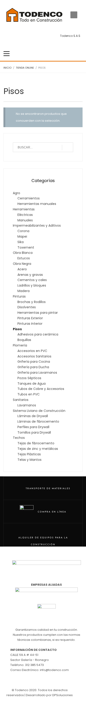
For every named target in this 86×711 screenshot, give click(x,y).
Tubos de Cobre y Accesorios (40, 388)
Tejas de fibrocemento (35, 443)
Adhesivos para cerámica (37, 334)
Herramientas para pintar (37, 312)
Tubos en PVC (28, 394)
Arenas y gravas (30, 274)
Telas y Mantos (29, 459)
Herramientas (24, 209)
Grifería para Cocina (33, 361)
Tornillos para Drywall (34, 432)
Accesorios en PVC (32, 351)
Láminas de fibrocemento (38, 421)
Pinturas (19, 296)
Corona (23, 231)
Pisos (17, 329)
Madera (23, 291)
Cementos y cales (32, 280)
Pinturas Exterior (30, 318)
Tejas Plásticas (29, 454)
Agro (16, 193)
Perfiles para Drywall (33, 427)
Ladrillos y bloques (31, 285)
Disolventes (26, 307)
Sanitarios (20, 399)
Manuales (25, 220)
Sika (20, 242)
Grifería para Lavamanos (37, 372)
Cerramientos (28, 198)
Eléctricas (25, 214)
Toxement (25, 247)
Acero (22, 269)
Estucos (23, 258)
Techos (19, 437)
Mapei (22, 236)
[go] (67, 147)
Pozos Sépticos (29, 378)
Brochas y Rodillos (31, 302)
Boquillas (24, 340)
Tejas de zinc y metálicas (37, 448)
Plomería (20, 345)
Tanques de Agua (31, 383)
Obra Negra (22, 263)
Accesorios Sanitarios (34, 356)
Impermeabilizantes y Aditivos (37, 225)
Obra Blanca (23, 252)
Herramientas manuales (36, 203)
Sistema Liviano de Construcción (39, 410)
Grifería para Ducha (33, 367)
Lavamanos (26, 405)
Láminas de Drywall (32, 416)
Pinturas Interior (29, 323)
